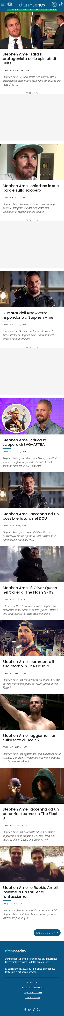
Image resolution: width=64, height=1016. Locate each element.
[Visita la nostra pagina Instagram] (29, 1010)
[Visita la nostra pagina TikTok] (33, 1010)
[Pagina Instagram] (54, 4)
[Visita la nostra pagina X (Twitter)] (38, 1010)
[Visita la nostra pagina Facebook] (25, 1010)
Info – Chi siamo (32, 982)
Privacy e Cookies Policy (33, 987)
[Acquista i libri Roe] (9, 4)
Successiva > (47, 932)
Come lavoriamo (32, 997)
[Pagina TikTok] (61, 4)
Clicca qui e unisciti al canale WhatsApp (32, 10)
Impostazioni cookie (33, 992)
